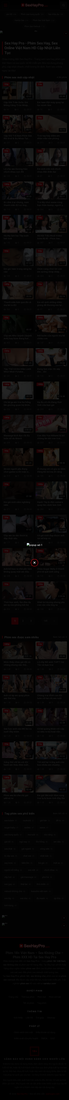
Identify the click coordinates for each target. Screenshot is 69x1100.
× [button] (34, 562)
